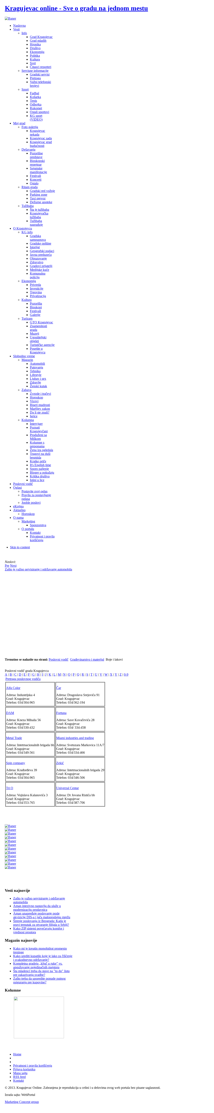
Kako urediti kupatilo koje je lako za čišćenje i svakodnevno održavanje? (42, 958)
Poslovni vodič (58, 659)
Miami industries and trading (75, 738)
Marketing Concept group (22, 1102)
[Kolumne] (39, 1037)
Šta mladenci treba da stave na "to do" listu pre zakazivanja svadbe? (41, 973)
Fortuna (61, 713)
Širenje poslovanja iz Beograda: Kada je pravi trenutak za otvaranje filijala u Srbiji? (41, 922)
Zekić (60, 763)
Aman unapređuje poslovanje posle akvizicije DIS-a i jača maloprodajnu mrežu (41, 915)
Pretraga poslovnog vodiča (23, 679)
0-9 (126, 674)
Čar (58, 688)
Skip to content (20, 547)
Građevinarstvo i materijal (87, 659)
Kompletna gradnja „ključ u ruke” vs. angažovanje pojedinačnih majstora (37, 965)
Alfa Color (13, 688)
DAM (10, 713)
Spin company (15, 763)
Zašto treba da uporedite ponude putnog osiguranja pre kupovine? (39, 980)
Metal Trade (14, 738)
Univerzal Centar (67, 788)
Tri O (9, 788)
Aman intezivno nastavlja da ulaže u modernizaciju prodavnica (37, 907)
